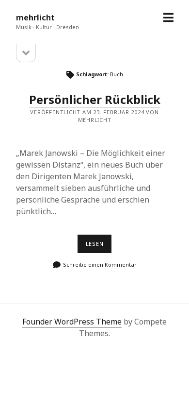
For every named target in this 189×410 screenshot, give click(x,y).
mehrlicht (35, 17)
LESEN (98, 246)
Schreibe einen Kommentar (100, 264)
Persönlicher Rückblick (94, 99)
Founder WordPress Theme (72, 321)
